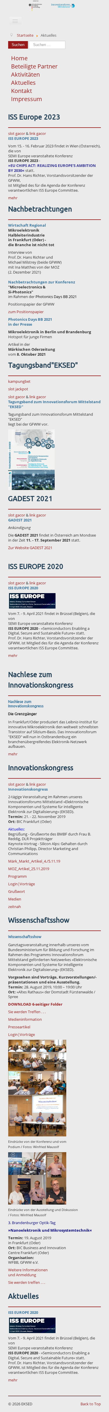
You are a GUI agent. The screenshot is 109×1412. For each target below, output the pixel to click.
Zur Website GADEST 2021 (30, 547)
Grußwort (16, 891)
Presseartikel (19, 1027)
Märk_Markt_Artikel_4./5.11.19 (34, 861)
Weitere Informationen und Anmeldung (28, 1272)
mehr (12, 197)
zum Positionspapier (26, 311)
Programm (17, 876)
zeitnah (14, 906)
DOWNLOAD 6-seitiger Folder (35, 1004)
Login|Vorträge (21, 883)
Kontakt (21, 91)
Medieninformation (25, 1019)
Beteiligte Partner (34, 66)
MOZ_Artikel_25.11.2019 (28, 868)
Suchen (18, 45)
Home (19, 58)
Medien (14, 899)
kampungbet (19, 381)
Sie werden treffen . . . (26, 1282)
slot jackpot (18, 389)
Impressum (26, 99)
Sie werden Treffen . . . (27, 1011)
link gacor (37, 133)
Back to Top (91, 1403)
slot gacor (16, 133)
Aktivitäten (25, 74)
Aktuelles (23, 83)
